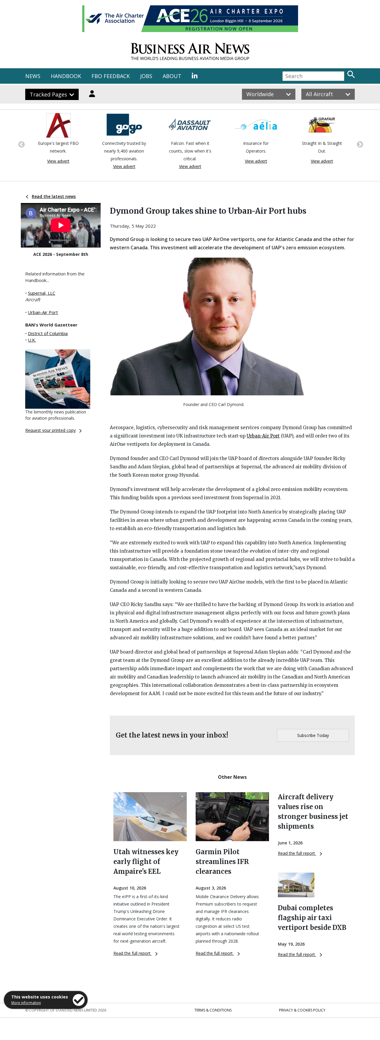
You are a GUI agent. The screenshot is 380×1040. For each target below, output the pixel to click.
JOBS (146, 76)
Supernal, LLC (41, 293)
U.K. (32, 340)
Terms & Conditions (213, 1010)
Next (359, 144)
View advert (58, 161)
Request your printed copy (50, 430)
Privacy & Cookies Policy (302, 1010)
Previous (21, 144)
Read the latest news (54, 196)
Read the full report (132, 953)
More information (26, 1002)
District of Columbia (48, 333)
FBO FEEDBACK (110, 76)
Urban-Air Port (43, 312)
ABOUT (172, 76)
